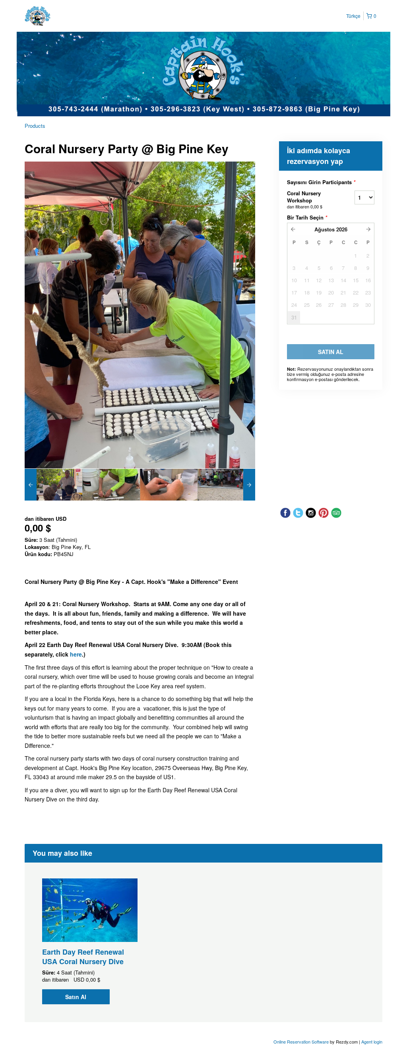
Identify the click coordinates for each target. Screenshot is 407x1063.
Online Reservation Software (301, 1041)
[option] (53, 485)
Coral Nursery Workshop (304, 199)
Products (35, 125)
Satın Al (75, 997)
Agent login (371, 1041)
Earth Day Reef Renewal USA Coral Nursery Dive (83, 957)
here (76, 654)
